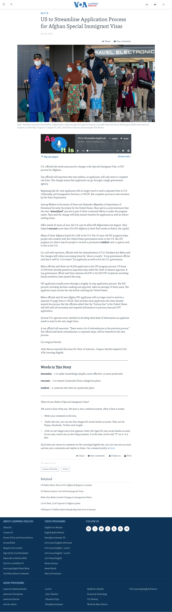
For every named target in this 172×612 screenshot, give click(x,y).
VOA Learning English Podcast (143, 589)
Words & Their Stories (97, 604)
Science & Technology (97, 594)
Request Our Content (12, 548)
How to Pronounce (53, 574)
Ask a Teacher (51, 594)
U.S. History (92, 599)
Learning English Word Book (16, 569)
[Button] (106, 41)
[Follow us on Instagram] (107, 528)
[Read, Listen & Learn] (163, 5)
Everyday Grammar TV (55, 538)
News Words (50, 569)
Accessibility (9, 543)
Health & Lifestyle (95, 589)
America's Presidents (13, 594)
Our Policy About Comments (16, 574)
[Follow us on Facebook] (88, 528)
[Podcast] (120, 528)
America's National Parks (15, 589)
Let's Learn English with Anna (58, 543)
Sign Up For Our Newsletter (15, 553)
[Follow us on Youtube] (101, 528)
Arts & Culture (10, 604)
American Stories (11, 599)
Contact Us (8, 533)
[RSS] (114, 528)
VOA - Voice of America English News (97, 142)
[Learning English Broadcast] (147, 5)
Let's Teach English (53, 558)
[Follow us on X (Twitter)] (94, 528)
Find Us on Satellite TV (13, 563)
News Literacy (51, 563)
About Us (7, 528)
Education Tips (52, 599)
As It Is (44, 13)
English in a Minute (53, 528)
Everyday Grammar (54, 604)
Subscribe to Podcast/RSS (15, 558)
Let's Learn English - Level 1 (57, 548)
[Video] (155, 5)
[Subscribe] (126, 528)
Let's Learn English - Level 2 (57, 553)
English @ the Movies (54, 533)
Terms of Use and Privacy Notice (18, 538)
